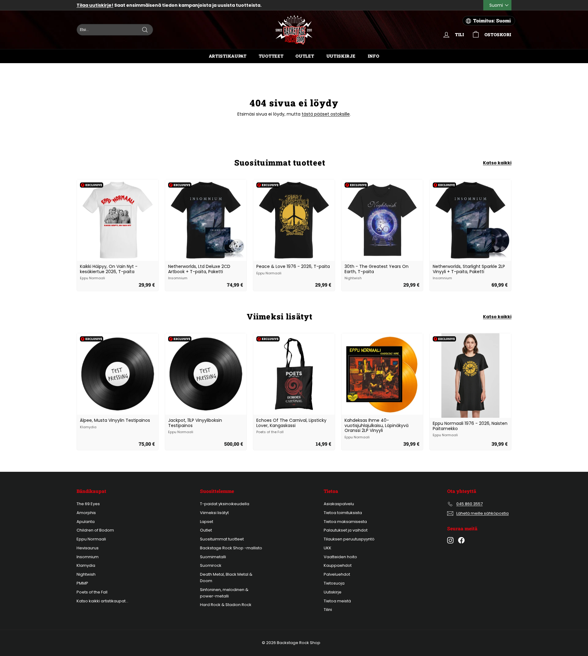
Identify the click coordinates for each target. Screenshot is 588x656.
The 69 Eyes (88, 504)
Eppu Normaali (91, 539)
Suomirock (210, 565)
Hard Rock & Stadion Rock (225, 605)
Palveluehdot (337, 574)
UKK (327, 548)
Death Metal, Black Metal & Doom (226, 577)
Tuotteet (271, 56)
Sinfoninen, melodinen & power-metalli (224, 593)
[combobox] (115, 30)
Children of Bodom (95, 530)
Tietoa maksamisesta (345, 521)
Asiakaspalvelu (339, 504)
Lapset (206, 521)
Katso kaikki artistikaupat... (102, 601)
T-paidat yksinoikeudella (224, 504)
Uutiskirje (341, 56)
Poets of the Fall (92, 592)
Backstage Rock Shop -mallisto (231, 548)
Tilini (328, 609)
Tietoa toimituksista (343, 513)
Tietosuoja (334, 583)
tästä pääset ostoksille (326, 114)
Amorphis (86, 513)
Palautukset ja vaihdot (346, 530)
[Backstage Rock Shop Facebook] (461, 540)
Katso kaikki (497, 163)
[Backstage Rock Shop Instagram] (450, 540)
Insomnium (88, 557)
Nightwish (86, 574)
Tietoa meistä (337, 601)
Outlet (305, 56)
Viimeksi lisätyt (214, 513)
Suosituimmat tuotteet (222, 539)
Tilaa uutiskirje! (95, 5)
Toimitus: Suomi (492, 20)
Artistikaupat (228, 56)
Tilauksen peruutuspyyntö (349, 539)
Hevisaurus (88, 548)
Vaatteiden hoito (340, 557)
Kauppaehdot (338, 565)
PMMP (82, 583)
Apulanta (86, 521)
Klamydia (86, 565)
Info (373, 56)
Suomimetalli (213, 557)
